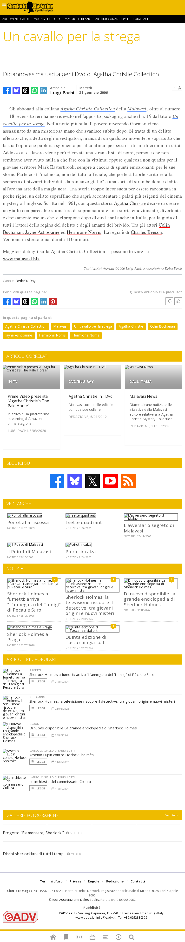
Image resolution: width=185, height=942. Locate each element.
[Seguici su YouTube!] (110, 481)
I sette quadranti (84, 522)
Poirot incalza (81, 551)
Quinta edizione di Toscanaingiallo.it (86, 639)
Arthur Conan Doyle (112, 19)
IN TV (13, 381)
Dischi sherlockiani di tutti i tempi (34, 853)
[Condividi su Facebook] (7, 90)
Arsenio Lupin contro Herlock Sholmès (61, 754)
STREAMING (37, 697)
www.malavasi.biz (21, 258)
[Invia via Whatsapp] (34, 90)
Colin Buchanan (162, 326)
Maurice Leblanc (78, 19)
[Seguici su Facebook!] (57, 481)
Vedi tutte (172, 815)
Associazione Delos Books (79, 899)
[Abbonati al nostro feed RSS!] (128, 481)
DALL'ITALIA (141, 381)
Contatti (138, 881)
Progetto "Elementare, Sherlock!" (33, 832)
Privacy (75, 881)
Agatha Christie (130, 203)
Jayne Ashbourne (18, 335)
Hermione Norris (84, 232)
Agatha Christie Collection (87, 108)
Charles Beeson (146, 232)
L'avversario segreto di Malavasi (149, 527)
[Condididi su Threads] (25, 90)
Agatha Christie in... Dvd (90, 396)
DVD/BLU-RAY (81, 381)
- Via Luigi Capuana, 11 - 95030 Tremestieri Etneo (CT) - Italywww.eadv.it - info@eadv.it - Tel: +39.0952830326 (111, 915)
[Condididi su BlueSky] (16, 90)
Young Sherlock (47, 19)
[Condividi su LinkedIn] (44, 90)
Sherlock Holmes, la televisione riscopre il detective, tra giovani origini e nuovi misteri (90, 605)
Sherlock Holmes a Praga (27, 636)
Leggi (40, 681)
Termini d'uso (51, 881)
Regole (93, 881)
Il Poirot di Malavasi (29, 551)
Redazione (115, 881)
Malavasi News (143, 396)
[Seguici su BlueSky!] (74, 481)
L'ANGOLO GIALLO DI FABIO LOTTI (52, 750)
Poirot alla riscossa (28, 522)
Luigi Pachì (141, 19)
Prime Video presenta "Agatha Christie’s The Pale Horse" (28, 401)
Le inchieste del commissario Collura (60, 781)
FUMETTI (35, 670)
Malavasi (136, 108)
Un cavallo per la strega (93, 326)
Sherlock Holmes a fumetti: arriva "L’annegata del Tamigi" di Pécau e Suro (34, 602)
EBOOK (34, 723)
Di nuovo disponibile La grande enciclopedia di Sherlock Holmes (149, 599)
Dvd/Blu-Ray (25, 280)
